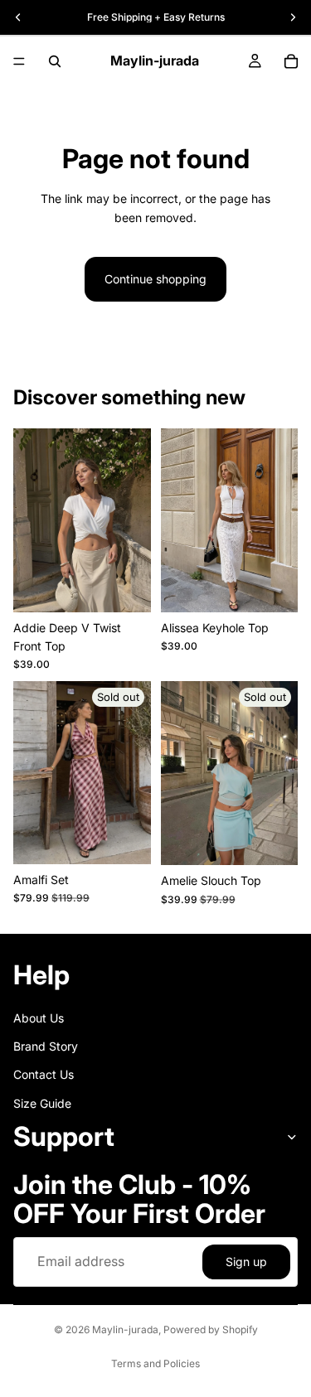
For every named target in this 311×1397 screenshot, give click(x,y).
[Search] (54, 61)
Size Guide (42, 1102)
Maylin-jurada (125, 1329)
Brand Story (45, 1045)
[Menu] (19, 61)
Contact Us (43, 1074)
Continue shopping (155, 279)
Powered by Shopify (210, 1329)
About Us (38, 1017)
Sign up (246, 1261)
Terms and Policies (155, 1363)
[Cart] (291, 61)
